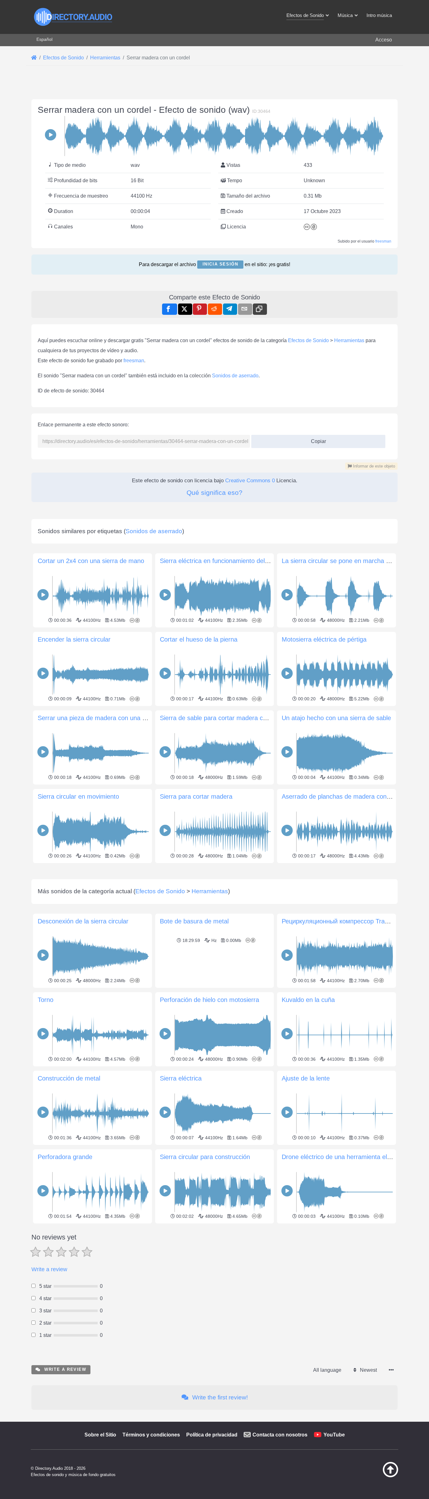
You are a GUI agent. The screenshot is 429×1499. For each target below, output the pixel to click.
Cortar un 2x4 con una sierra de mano (91, 560)
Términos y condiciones (151, 1434)
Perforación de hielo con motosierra (209, 999)
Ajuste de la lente (306, 1078)
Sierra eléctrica (181, 1078)
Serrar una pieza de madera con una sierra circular (109, 717)
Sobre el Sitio (100, 1434)
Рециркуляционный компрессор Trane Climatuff (350, 921)
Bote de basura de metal (194, 921)
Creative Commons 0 (250, 481)
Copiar (316, 439)
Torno (45, 999)
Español (44, 39)
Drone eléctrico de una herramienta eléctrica (343, 1156)
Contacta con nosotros (280, 1434)
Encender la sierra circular (74, 639)
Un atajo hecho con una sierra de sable (336, 717)
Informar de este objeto (373, 466)
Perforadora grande (65, 1156)
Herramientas (349, 340)
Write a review (49, 1269)
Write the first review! (219, 1397)
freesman (383, 241)
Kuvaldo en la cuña (308, 999)
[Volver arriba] (374, 1476)
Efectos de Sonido (308, 340)
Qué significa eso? (214, 492)
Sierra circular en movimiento (78, 796)
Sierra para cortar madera (196, 796)
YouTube (334, 1434)
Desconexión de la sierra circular (83, 921)
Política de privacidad (211, 1434)
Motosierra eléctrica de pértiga (324, 639)
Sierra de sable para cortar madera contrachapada (230, 717)
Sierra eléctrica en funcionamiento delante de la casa (233, 560)
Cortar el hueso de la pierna (198, 639)
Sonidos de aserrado (235, 375)
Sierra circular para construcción (205, 1156)
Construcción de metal (69, 1078)
